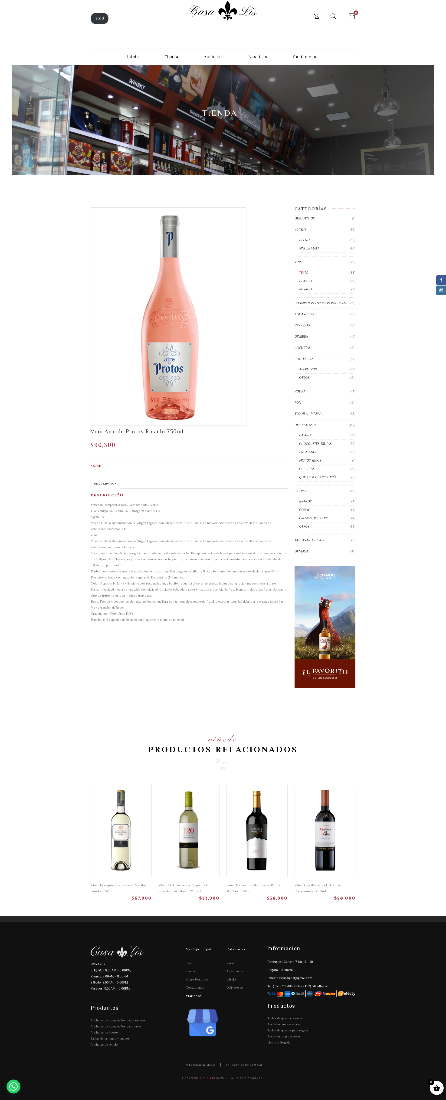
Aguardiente (234, 971)
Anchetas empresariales (284, 1024)
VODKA (300, 391)
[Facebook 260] (441, 280)
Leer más (146, 835)
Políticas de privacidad (244, 1065)
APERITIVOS (308, 369)
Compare (129, 832)
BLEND (304, 240)
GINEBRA (301, 336)
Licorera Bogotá (279, 1042)
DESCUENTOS (305, 218)
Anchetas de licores (104, 1032)
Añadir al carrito (349, 835)
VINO (298, 262)
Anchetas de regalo (104, 1044)
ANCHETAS (303, 347)
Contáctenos (195, 987)
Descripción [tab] (105, 483)
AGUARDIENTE (305, 314)
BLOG (99, 18)
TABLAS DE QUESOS (309, 540)
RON (298, 402)
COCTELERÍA (304, 359)
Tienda (190, 971)
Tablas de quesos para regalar (288, 1030)
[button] (13, 1086)
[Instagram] (441, 290)
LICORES (301, 491)
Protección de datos (200, 1065)
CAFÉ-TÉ (305, 435)
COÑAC (304, 510)
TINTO (303, 272)
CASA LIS (207, 1078)
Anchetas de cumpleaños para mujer (116, 1026)
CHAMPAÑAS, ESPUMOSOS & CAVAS (321, 303)
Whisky (231, 979)
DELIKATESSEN (306, 425)
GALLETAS (307, 469)
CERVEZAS (302, 325)
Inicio (189, 963)
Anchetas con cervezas (284, 1036)
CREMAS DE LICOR (313, 518)
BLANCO (305, 281)
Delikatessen (235, 987)
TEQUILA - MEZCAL (309, 413)
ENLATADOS (308, 452)
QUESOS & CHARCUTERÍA (318, 477)
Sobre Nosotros (197, 979)
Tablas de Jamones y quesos (110, 1038)
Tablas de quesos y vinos (284, 1018)
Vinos (230, 963)
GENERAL (302, 551)
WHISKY (300, 229)
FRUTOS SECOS (310, 460)
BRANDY (305, 501)
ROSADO (305, 289)
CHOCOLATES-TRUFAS (315, 443)
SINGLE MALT (309, 248)
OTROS (304, 377)
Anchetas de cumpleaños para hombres (118, 1020)
